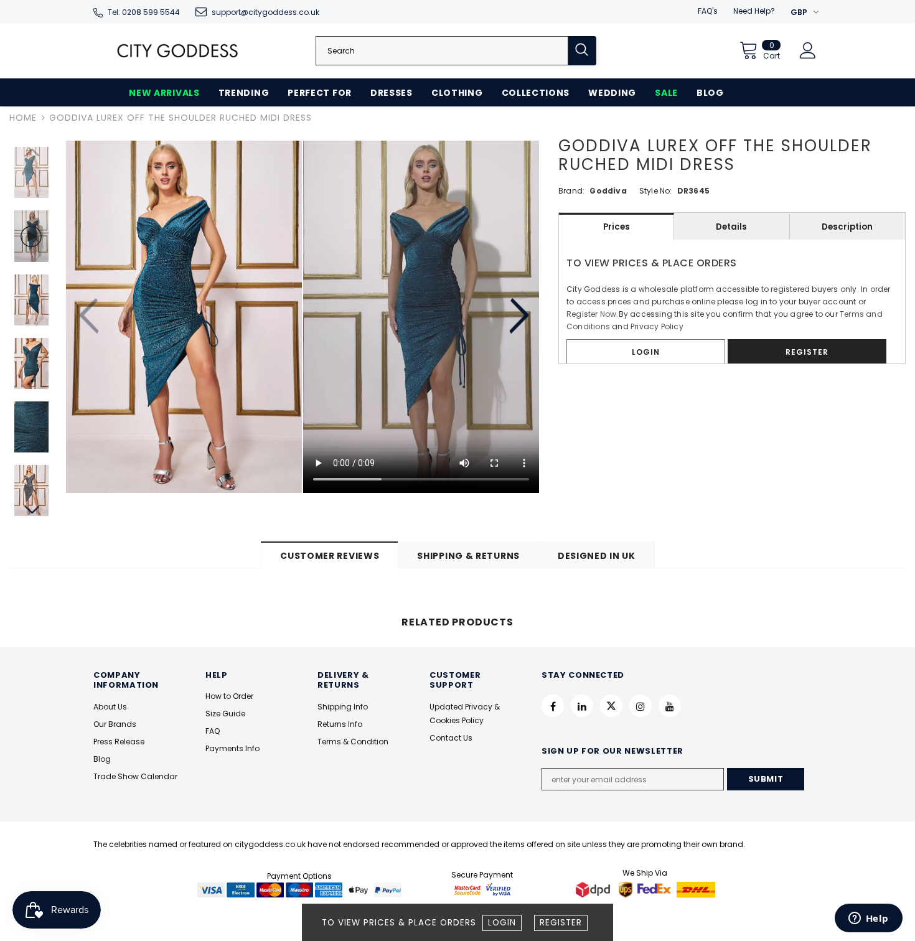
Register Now (591, 314)
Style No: (655, 190)
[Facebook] (553, 706)
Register (561, 923)
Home (23, 117)
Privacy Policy (657, 326)
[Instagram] (640, 706)
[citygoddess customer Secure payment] (482, 889)
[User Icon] (808, 50)
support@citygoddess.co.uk (265, 12)
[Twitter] (611, 706)
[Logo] (177, 50)
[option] (184, 317)
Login (502, 923)
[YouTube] (670, 706)
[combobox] (442, 50)
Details (731, 227)
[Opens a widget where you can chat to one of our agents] (868, 919)
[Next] (518, 317)
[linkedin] (582, 706)
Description (847, 227)
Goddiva (607, 190)
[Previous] (90, 317)
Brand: (571, 190)
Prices (616, 227)
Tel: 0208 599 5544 (144, 12)
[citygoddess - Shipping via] (594, 889)
